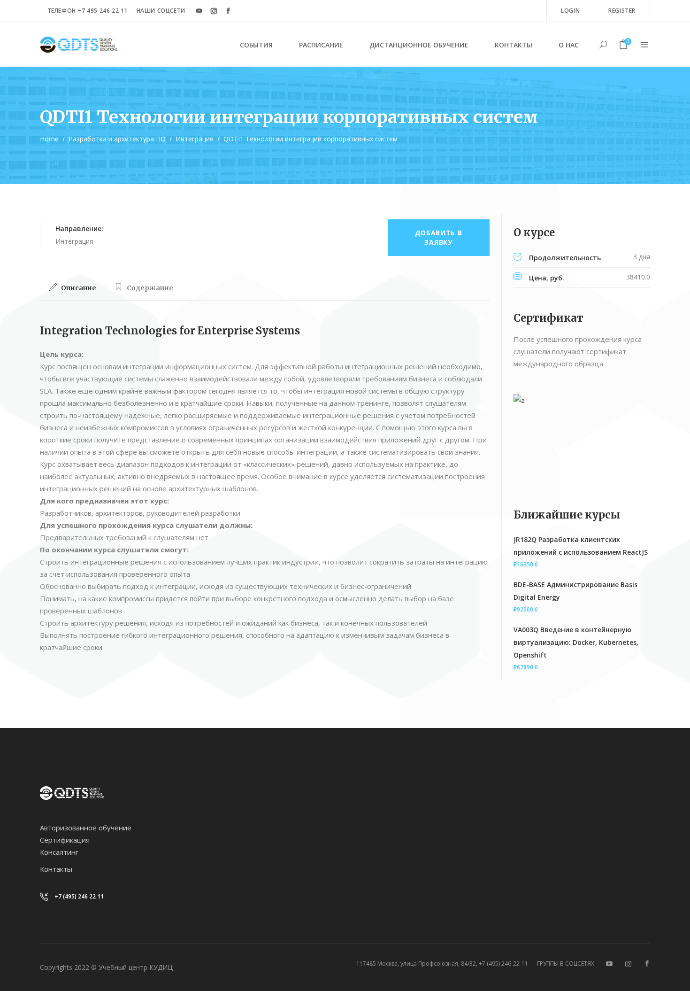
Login (570, 11)
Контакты (56, 869)
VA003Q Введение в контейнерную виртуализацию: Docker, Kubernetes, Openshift (576, 642)
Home (49, 138)
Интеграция (195, 138)
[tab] (73, 288)
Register (622, 11)
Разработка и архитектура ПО (117, 138)
